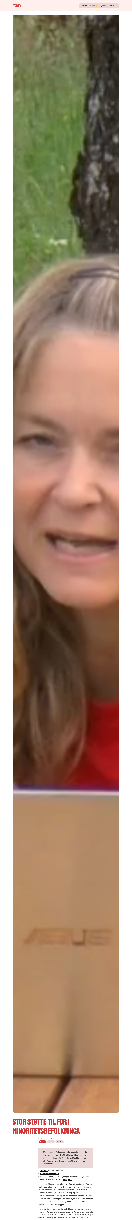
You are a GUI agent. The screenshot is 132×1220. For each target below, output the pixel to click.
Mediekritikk (62, 1138)
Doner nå (51, 1141)
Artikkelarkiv (21, 12)
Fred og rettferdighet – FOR (21, 8)
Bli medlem (60, 1141)
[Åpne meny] (113, 5)
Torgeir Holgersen (50, 1138)
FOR (57, 1138)
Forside (15, 12)
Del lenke (42, 1141)
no (66, 1138)
